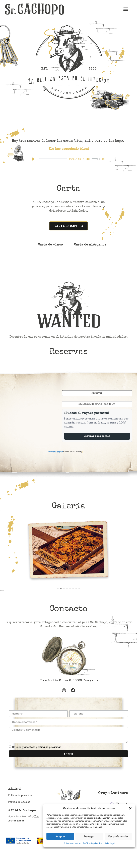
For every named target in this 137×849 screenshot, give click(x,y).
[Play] (33, 159)
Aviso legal (110, 843)
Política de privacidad (93, 843)
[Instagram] (64, 690)
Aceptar (60, 836)
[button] (130, 808)
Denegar (89, 836)
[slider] (52, 159)
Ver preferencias (118, 836)
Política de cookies (72, 843)
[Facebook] (73, 690)
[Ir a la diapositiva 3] (63, 588)
